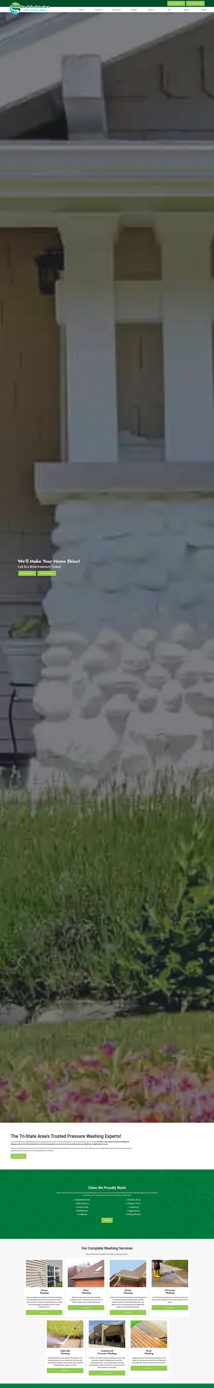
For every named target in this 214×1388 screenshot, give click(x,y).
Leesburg (134, 1207)
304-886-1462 (177, 3)
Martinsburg (83, 1203)
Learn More (44, 1312)
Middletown (82, 1210)
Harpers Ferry (134, 1203)
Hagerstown (134, 1210)
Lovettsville (82, 1207)
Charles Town (134, 1199)
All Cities (107, 1220)
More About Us (18, 1156)
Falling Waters (134, 1214)
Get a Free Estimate (195, 3)
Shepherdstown (82, 1199)
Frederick (82, 1214)
